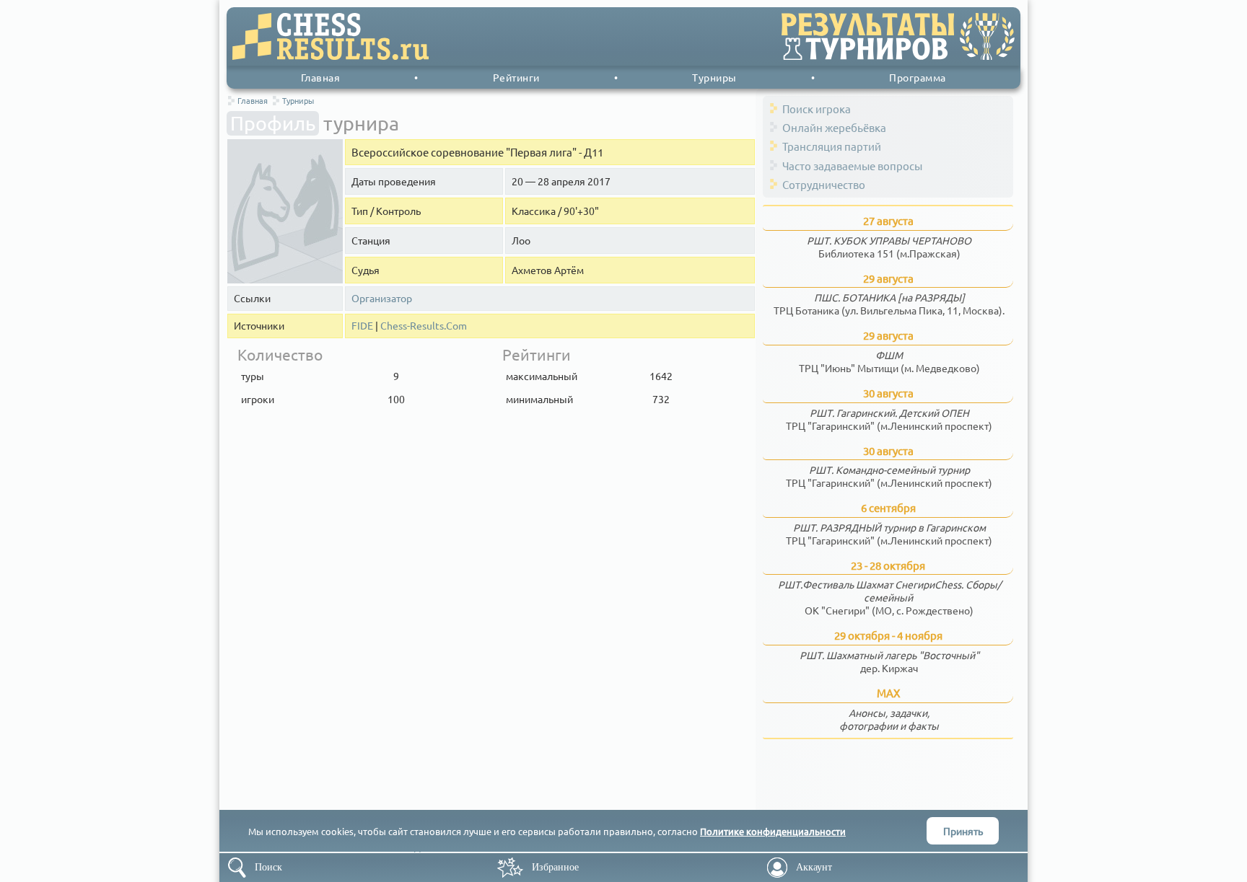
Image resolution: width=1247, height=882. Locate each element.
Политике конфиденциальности (773, 831)
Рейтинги (516, 77)
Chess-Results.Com (423, 325)
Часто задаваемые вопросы (852, 165)
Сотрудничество (823, 184)
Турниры (714, 77)
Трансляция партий (831, 146)
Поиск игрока (816, 108)
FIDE (362, 325)
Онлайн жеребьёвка (834, 127)
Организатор (381, 298)
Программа (917, 77)
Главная (321, 77)
